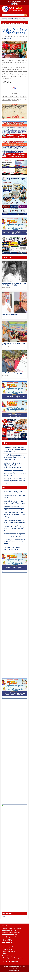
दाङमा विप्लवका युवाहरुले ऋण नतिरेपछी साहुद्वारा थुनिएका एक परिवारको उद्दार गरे (14, 508)
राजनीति (10, 19)
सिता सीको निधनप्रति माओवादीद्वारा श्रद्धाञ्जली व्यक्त (14, 373)
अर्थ (20, 19)
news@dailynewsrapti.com (10, 937)
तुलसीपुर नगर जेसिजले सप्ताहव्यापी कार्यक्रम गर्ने (13, 344)
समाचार (4, 19)
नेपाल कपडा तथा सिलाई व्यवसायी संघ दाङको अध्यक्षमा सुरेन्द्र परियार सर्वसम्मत (14, 472)
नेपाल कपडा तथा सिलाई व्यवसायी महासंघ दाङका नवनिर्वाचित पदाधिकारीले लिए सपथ (15, 448)
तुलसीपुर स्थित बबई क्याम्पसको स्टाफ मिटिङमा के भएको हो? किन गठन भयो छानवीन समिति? (13, 465)
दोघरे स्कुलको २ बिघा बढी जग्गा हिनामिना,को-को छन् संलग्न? (12, 548)
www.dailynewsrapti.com (9, 931)
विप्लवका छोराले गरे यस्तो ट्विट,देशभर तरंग (14, 492)
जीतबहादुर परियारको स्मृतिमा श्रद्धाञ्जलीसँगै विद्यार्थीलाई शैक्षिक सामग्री (14, 480)
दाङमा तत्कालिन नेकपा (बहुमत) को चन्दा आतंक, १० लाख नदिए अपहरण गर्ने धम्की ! (14, 521)
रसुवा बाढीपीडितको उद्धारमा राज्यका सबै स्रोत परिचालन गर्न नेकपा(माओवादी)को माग (15, 456)
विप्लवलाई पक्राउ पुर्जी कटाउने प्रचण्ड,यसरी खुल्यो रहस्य (14, 496)
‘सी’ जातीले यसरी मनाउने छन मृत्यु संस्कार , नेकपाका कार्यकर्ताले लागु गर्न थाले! (14, 535)
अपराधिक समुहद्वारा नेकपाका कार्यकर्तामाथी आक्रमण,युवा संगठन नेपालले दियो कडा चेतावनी (15, 542)
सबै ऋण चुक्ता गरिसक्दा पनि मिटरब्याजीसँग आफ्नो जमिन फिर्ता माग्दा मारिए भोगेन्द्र (14, 284)
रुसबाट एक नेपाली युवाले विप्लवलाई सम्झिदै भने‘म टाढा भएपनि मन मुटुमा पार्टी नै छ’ (14, 528)
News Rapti (5, 916)
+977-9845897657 (9, 1)
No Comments (8, 39)
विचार (16, 19)
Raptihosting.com (17, 970)
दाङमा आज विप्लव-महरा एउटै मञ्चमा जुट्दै (12, 314)
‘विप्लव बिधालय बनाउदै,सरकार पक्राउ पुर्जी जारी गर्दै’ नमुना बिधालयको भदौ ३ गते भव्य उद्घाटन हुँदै (14, 514)
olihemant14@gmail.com (19, 1)
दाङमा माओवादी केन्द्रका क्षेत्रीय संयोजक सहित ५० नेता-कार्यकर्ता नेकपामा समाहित (14, 502)
